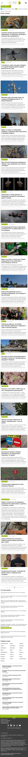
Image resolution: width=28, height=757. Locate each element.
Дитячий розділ (22, 658)
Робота (11, 658)
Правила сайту (14, 753)
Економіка (3, 654)
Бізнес (2, 649)
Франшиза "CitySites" (5, 721)
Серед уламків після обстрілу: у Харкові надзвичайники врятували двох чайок (12, 540)
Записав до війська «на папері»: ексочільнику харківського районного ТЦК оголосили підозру (13, 325)
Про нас (8, 727)
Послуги (11, 656)
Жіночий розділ (4, 652)
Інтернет (12, 652)
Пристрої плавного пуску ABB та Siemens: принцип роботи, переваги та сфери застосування (12, 707)
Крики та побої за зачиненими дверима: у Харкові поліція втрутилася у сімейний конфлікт (14, 131)
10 (21, 587)
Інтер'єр (11, 654)
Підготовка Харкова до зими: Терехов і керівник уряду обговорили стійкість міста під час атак (12, 607)
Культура (21, 652)
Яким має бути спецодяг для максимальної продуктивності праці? (11, 679)
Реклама (2, 660)
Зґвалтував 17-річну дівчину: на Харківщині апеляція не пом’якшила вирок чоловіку (13, 196)
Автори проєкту (18, 727)
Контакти (12, 727)
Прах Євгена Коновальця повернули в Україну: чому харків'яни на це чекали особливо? (13, 163)
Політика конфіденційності (6, 753)
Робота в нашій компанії (5, 720)
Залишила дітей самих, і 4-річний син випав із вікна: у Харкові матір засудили (13, 572)
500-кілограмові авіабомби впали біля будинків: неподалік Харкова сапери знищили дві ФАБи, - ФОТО (13, 616)
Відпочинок (12, 647)
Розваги (21, 647)
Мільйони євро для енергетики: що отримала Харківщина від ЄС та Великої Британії (12, 99)
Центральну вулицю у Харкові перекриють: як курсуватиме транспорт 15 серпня (11, 453)
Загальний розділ (4, 643)
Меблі (11, 649)
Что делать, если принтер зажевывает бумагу (11, 675)
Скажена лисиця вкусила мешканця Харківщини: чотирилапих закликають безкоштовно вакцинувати (13, 34)
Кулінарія (3, 656)
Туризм (2, 645)
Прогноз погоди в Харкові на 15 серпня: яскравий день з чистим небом (11, 421)
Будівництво (3, 647)
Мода (20, 654)
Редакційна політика (9, 754)
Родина (20, 656)
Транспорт (21, 645)
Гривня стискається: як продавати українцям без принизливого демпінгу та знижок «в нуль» (13, 503)
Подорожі (3, 658)
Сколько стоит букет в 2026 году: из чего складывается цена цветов (13, 389)
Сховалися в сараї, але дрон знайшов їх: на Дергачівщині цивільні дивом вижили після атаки (13, 66)
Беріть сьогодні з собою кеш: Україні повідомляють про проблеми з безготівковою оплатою (13, 260)
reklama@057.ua (4, 736)
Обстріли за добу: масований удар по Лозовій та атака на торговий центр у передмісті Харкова (13, 358)
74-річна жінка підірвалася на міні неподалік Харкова (12, 485)
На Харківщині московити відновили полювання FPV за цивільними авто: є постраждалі (13, 228)
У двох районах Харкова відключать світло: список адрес (13, 592)
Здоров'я (21, 643)
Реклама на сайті (4, 719)
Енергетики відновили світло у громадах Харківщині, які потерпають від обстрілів (13, 293)
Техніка (11, 643)
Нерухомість (12, 645)
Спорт (20, 649)
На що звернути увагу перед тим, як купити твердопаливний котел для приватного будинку (12, 689)
